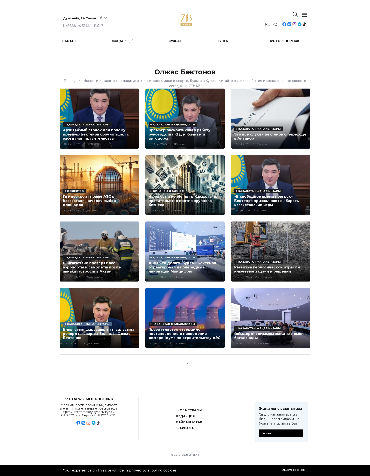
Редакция (185, 416)
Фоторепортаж (284, 41)
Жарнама (185, 428)
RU (267, 24)
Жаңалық (121, 41)
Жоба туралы (189, 410)
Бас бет (69, 41)
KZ (275, 24)
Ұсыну (267, 433)
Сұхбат (175, 41)
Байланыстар (189, 422)
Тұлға (222, 41)
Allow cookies (293, 469)
